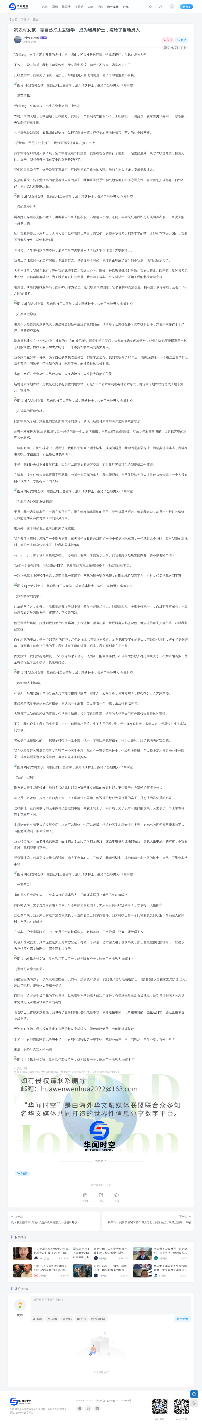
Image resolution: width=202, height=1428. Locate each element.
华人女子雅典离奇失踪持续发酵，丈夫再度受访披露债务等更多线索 (170, 1269)
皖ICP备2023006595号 (119, 1400)
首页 (14, 19)
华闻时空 (100, 1400)
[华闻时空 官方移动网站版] (20, 1401)
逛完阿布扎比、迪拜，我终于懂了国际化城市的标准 (110, 1268)
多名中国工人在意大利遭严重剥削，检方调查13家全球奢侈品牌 (110, 1252)
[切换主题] (194, 1403)
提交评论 (182, 1319)
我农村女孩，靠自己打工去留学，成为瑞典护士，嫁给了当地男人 (77, 29)
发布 (188, 6)
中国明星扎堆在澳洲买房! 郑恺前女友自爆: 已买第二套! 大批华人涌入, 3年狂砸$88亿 (51, 1254)
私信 (183, 40)
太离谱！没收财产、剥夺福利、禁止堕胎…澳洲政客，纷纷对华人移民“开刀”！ (170, 1252)
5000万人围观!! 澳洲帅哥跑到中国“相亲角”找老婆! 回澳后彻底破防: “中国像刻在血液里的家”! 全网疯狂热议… (51, 1271)
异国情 (25, 19)
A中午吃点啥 (31, 38)
